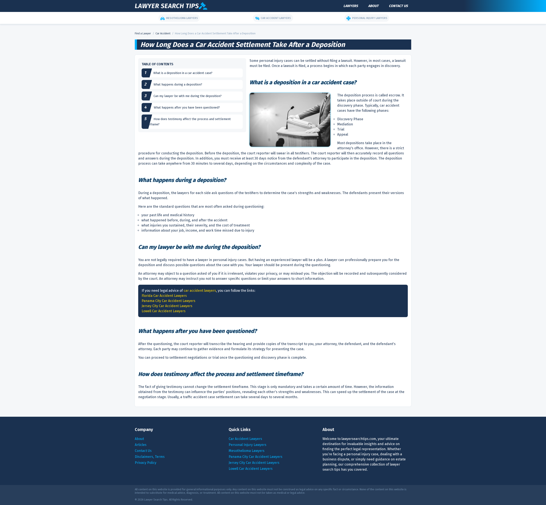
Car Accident (162, 33)
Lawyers (350, 6)
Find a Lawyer (143, 33)
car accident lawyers (200, 291)
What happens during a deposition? (178, 84)
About (373, 6)
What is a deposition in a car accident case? (182, 73)
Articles (141, 445)
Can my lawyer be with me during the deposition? (188, 96)
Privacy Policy (145, 463)
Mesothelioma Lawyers (246, 451)
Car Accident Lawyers (245, 439)
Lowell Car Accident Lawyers (164, 311)
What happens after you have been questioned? (187, 107)
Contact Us (398, 6)
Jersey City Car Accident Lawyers (167, 306)
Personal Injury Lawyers (247, 445)
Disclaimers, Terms (150, 457)
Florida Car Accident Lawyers (164, 296)
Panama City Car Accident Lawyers (168, 301)
